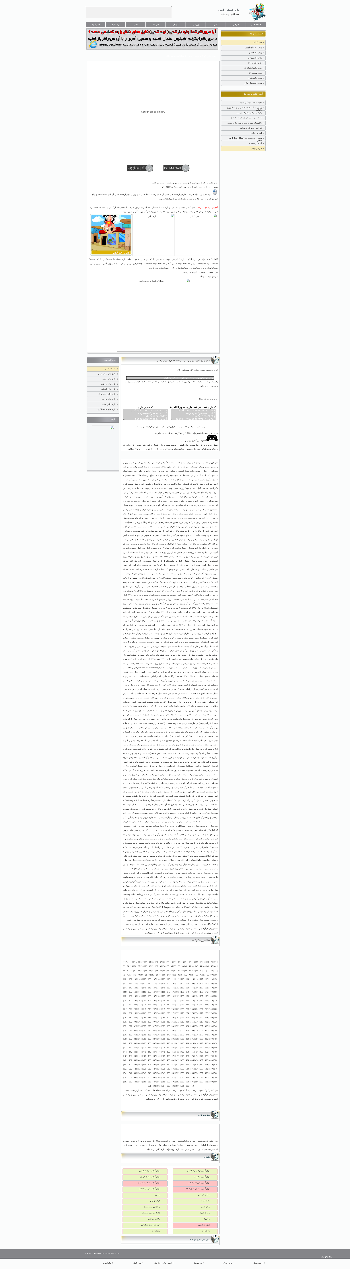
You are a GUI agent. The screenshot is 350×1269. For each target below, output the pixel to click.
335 (192, 1026)
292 (178, 1018)
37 (175, 966)
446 (149, 1052)
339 (211, 1026)
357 (201, 1030)
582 (130, 1082)
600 (215, 1082)
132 (178, 983)
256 (197, 1009)
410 (168, 1043)
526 (149, 1069)
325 (144, 1026)
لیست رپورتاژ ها (255, 143)
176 (197, 992)
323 (135, 1026)
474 (187, 1056)
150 (168, 988)
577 (201, 1077)
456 (197, 1052)
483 (135, 1060)
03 (146, 962)
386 (149, 1039)
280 (215, 1013)
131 (173, 983)
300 (215, 1018)
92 (186, 975)
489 (163, 1060)
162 (130, 992)
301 (125, 1022)
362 (130, 1035)
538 (206, 1069)
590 (168, 1082)
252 (178, 1009)
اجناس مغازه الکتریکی (163, 1263)
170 (168, 992)
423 (135, 1048)
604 (163, 1086)
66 (186, 971)
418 (206, 1043)
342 (130, 1030)
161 (125, 992)
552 (178, 1073)
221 (125, 1005)
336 (197, 1026)
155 (192, 988)
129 (163, 983)
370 (168, 1035)
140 (215, 983)
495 (192, 1060)
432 (178, 1048)
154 (187, 988)
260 (215, 1009)
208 (159, 1001)
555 (192, 1073)
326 (149, 1026)
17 (197, 962)
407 (154, 1043)
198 (206, 996)
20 (208, 962)
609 (187, 1086)
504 (140, 1065)
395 (192, 1039)
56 (150, 971)
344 (140, 1030)
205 (144, 1001)
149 (163, 988)
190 (168, 996)
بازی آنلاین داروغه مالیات (199, 1182)
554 (187, 1073)
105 (144, 979)
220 (215, 1001)
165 (144, 992)
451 (173, 1052)
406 (149, 1043)
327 (154, 1026)
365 (144, 1035)
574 (187, 1077)
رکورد (192, 796)
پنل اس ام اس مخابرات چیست (249, 112)
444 (140, 1052)
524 (140, 1069)
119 (211, 979)
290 (168, 1018)
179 (211, 992)
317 (201, 1022)
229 (163, 1005)
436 (197, 1048)
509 (163, 1065)
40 (186, 966)
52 (135, 971)
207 (154, 1001)
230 (168, 1005)
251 (173, 1009)
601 (149, 1086)
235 (192, 1005)
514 (187, 1065)
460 (215, 1052)
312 (178, 1022)
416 (197, 1043)
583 (135, 1082)
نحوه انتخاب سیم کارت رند (251, 102)
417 (201, 1043)
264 (140, 1013)
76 (128, 975)
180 (215, 992)
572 (178, 1077)
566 (149, 1077)
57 (153, 971)
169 (163, 992)
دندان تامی (205, 1206)
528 (159, 1069)
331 (173, 1026)
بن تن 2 (207, 1218)
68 (193, 971)
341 (125, 1030)
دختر (171, 501)
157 (201, 988)
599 (211, 1082)
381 (125, 1039)
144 (140, 988)
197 (201, 996)
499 (211, 1060)
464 (140, 1056)
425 (144, 1048)
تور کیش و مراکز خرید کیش (250, 128)
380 (215, 1035)
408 (159, 1043)
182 (130, 996)
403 (135, 1043)
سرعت (156, 25)
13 (183, 962)
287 (154, 1018)
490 (168, 1060)
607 (178, 1086)
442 (130, 1052)
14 (186, 962)
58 (157, 971)
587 (154, 1082)
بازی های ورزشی (255, 57)
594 (187, 1082)
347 (154, 1030)
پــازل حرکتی (204, 1194)
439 (211, 1048)
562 (130, 1077)
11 (175, 962)
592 (178, 1082)
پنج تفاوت (205, 1230)
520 (215, 1065)
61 (168, 971)
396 (197, 1039)
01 (139, 962)
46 (208, 966)
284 (140, 1018)
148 (159, 988)
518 (206, 1065)
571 (173, 1077)
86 (164, 975)
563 (135, 1077)
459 (211, 1052)
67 (190, 971)
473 (182, 1056)
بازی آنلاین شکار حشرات (149, 1182)
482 (130, 1060)
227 (154, 1005)
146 (149, 988)
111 (173, 979)
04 (150, 962)
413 (182, 1043)
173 (182, 992)
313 (182, 1022)
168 (159, 992)
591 (173, 1082)
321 (125, 1026)
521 (125, 1069)
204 (140, 1001)
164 (140, 992)
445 (144, 1052)
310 (168, 1022)
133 (182, 983)
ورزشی (196, 25)
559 (211, 1073)
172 (178, 992)
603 (159, 1086)
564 (140, 1077)
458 (206, 1052)
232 (178, 1005)
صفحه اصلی (256, 25)
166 (149, 992)
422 (130, 1048)
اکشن (215, 25)
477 (201, 1056)
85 (161, 975)
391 (173, 1039)
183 (135, 996)
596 (197, 1082)
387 (154, 1039)
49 (124, 971)
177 (201, 992)
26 (135, 966)
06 (157, 962)
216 (197, 1001)
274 (187, 1013)
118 (206, 979)
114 (187, 979)
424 (140, 1048)
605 (168, 1086)
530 (168, 1069)
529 (163, 1069)
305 (144, 1022)
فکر (216, 488)
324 (140, 1026)
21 (212, 962)
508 (159, 1065)
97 (204, 975)
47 (212, 966)
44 (201, 966)
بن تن (157, 1194)
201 (125, 1001)
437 (201, 1048)
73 (212, 971)
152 (178, 988)
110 (168, 979)
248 (159, 1009)
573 (182, 1077)
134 (187, 983)
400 (215, 1039)
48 (215, 966)
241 (125, 1009)
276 (197, 1013)
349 (163, 1030)
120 (215, 979)
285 (144, 1018)
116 (197, 979)
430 (168, 1048)
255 (192, 1009)
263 (135, 1013)
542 (130, 1073)
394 (187, 1039)
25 (132, 966)
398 (206, 1039)
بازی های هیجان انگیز (253, 83)
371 (173, 1035)
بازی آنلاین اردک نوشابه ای (198, 1170)
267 (154, 1013)
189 (163, 996)
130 (168, 983)
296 (197, 1018)
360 (215, 1030)
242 (130, 1009)
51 (132, 971)
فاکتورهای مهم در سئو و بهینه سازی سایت (244, 123)
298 (206, 1018)
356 (197, 1030)
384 (140, 1039)
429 (163, 1048)
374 (187, 1035)
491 (173, 1060)
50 (128, 971)
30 (150, 966)
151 (173, 988)
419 (211, 1043)
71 (204, 971)
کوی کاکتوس (204, 1224)
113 (182, 979)
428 (159, 1048)
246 (149, 1009)
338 (206, 1026)
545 (144, 1073)
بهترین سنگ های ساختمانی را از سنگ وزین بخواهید (244, 108)
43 (197, 966)
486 (149, 1060)
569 (163, 1077)
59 (161, 971)
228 (159, 1005)
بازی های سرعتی (255, 73)
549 (163, 1073)
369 (163, 1035)
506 (149, 1065)
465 (144, 1056)
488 (159, 1060)
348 (159, 1030)
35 (168, 966)
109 (163, 979)
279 (211, 1013)
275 (192, 1013)
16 (193, 962)
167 (154, 992)
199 (211, 996)
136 (197, 983)
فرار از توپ (155, 1200)
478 (206, 1056)
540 (215, 1069)
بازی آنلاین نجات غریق (150, 1176)
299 (211, 1018)
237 (201, 1005)
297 (201, 1018)
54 (142, 971)
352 (178, 1030)
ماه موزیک (198, 1263)
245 (144, 1009)
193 (182, 996)
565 (144, 1077)
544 (140, 1073)
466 (149, 1056)
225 (144, 1005)
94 (193, 975)
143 (135, 988)
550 (168, 1073)
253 (182, 1009)
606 (173, 1086)
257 (201, 1009)
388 (159, 1039)
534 (187, 1069)
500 (215, 1060)
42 (193, 966)
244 (140, 1009)
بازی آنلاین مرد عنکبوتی (149, 1170)
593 (182, 1082)
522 (130, 1069)
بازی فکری (115, 25)
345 (144, 1030)
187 (154, 996)
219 (211, 1001)
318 (206, 1022)
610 (192, 1086)
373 (182, 1035)
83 (153, 975)
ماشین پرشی (154, 1218)
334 (187, 1026)
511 (173, 1065)
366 (149, 1035)
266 (149, 1013)
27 (139, 966)
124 (140, 983)
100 (215, 975)
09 (168, 962)
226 (149, 1005)
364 (140, 1035)
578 (206, 1077)
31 (153, 966)
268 (159, 1013)
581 (125, 1082)
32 (157, 966)
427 (154, 1048)
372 (178, 1035)
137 (201, 983)
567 (154, 1077)
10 (172, 962)
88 (171, 975)
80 (142, 975)
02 (142, 962)
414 (187, 1043)
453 (182, 1052)
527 (154, 1069)
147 (154, 988)
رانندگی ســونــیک (151, 1206)
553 (182, 1073)
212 (178, 1001)
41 (190, 966)
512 (178, 1065)
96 (201, 975)
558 (206, 1073)
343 (135, 1030)
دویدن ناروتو (204, 1212)
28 (142, 966)
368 (159, 1035)
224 (140, 1005)
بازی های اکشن (255, 52)
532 (178, 1069)
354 (187, 1030)
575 (192, 1077)
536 (197, 1069)
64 (179, 971)
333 (182, 1026)
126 (149, 983)
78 (135, 975)
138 (206, 983)
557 (201, 1073)
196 (197, 996)
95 (197, 975)
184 (140, 996)
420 (215, 1043)
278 (206, 1013)
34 (164, 966)
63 (175, 971)
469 (163, 1056)
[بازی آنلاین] (196, 255)
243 (135, 1009)
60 (164, 971)
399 (211, 1039)
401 (125, 1043)
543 (135, 1073)
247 (154, 1009)
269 (163, 1013)
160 (215, 988)
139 (211, 983)
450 (168, 1052)
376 (197, 1035)
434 (187, 1048)
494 (187, 1060)
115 (192, 979)
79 (139, 975)
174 (187, 992)
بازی (169, 497)
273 (182, 1013)
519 (211, 1065)
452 (178, 1052)
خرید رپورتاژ (257, 148)
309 (163, 1022)
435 (192, 1048)
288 (159, 1018)
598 (206, 1082)
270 (168, 1013)
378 (206, 1035)
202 (130, 1001)
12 (179, 962)
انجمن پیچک (258, 1263)
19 (204, 962)
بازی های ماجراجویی (253, 47)
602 (154, 1086)
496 (197, 1060)
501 (125, 1065)
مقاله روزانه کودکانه (201, 940)
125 (144, 983)
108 (159, 979)
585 (144, 1082)
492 (178, 1060)
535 (192, 1069)
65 (183, 971)
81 (146, 975)
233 (182, 1005)
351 (173, 1030)
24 (128, 966)
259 (211, 1009)
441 (125, 1052)
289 (163, 1018)
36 (172, 966)
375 (192, 1035)
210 (168, 1001)
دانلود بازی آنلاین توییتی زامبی (193, 441)
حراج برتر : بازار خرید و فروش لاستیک (246, 118)
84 (157, 975)
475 (192, 1056)
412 (178, 1043)
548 (159, 1073)
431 (173, 1048)
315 (192, 1022)
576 (197, 1077)
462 (130, 1056)
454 (187, 1052)
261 (125, 1013)
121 (125, 983)
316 (197, 1022)
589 (163, 1082)
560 (215, 1073)
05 (153, 962)
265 (144, 1013)
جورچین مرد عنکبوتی (150, 1224)
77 (131, 975)
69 (197, 971)
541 (125, 1073)
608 (182, 1086)
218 (206, 1001)
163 (135, 992)
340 (215, 1026)
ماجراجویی (235, 25)
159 (211, 988)
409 (163, 1043)
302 (130, 1022)
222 (130, 1005)
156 (197, 988)
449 (163, 1052)
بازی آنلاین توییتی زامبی (230, 14)
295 (192, 1018)
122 (130, 983)
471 (173, 1056)
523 (135, 1069)
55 (146, 971)
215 (192, 1001)
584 (140, 1082)
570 (168, 1077)
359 (211, 1030)
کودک (127, 492)
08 (164, 962)
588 (159, 1082)
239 (211, 1005)
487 (154, 1060)
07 (161, 962)
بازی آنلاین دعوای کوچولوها (198, 1188)
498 (206, 1060)
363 (135, 1035)
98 (208, 975)
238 (206, 1005)
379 (211, 1035)
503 (135, 1065)
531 (173, 1069)
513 (182, 1065)
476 (197, 1056)
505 (144, 1065)
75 (124, 975)
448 (159, 1052)
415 (192, 1043)
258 (206, 1009)
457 (201, 1052)
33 (161, 966)
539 (211, 1069)
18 (201, 962)
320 (215, 1022)
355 (192, 1030)
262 (130, 1013)
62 (172, 971)
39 (183, 966)
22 (215, 962)
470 (168, 1056)
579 (211, 1077)
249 (163, 1009)
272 (178, 1013)
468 (159, 1056)
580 (215, 1077)
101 (125, 979)
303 (135, 1022)
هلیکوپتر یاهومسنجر (151, 1212)
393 (182, 1039)
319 (211, 1022)
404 (140, 1043)
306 (149, 1022)
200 (215, 996)
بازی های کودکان (255, 63)
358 (206, 1030)
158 (206, 988)
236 (197, 1005)
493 (182, 1060)
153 (182, 988)
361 (125, 1035)
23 (124, 966)
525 (144, 1069)
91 (182, 975)
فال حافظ (137, 1263)
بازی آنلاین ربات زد (202, 1176)
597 (201, 1082)
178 (206, 992)
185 (144, 996)
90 (179, 975)
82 (150, 975)
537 (201, 1069)
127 (154, 983)
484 (140, 1060)
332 (178, 1026)
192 (178, 996)
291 (173, 1018)
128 (159, 983)
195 (192, 996)
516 (197, 1065)
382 (130, 1039)
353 (182, 1030)
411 (173, 1043)
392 (178, 1039)
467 (154, 1056)
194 (187, 996)
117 (201, 979)
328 (159, 1026)
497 (201, 1060)
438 (206, 1048)
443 (135, 1052)
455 (192, 1052)
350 (168, 1030)
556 (197, 1073)
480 (215, 1056)
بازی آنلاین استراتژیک (253, 68)
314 (187, 1022)
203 (135, 1001)
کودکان (176, 25)
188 (159, 996)
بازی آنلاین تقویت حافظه (149, 1188)
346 (149, 1030)
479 (211, 1056)
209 (163, 1001)
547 (154, 1073)
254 (187, 1009)
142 (130, 988)
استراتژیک (95, 25)
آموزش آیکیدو (256, 133)
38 (179, 966)
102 (130, 979)
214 (187, 1001)
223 (135, 1005)
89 (175, 975)
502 (130, 1065)
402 (130, 1043)
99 (212, 975)
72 (208, 971)
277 (201, 1013)
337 (201, 1026)
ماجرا (137, 539)
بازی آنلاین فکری (255, 78)
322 (130, 1026)
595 (192, 1082)
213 (182, 1001)
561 (125, 1077)
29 (146, 966)
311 (173, 1022)
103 (135, 979)
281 (125, 1018)
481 (125, 1060)
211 (173, 1001)
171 (173, 992)
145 (144, 988)
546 (149, 1073)
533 (182, 1069)
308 (159, 1022)
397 (201, 1039)
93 (190, 975)
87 (168, 975)
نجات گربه (205, 1200)
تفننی (135, 25)
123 (135, 983)
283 (135, 1018)
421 (125, 1048)
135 (192, 983)
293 (182, 1018)
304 (140, 1022)
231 (173, 1005)
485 (144, 1060)
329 (163, 1026)
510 (168, 1065)
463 (135, 1056)
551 (173, 1073)
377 (201, 1035)
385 (144, 1039)
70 (201, 971)
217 (201, 1001)
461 (125, 1056)
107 (154, 979)
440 (215, 1048)
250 (168, 1009)
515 (192, 1065)
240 (215, 1005)
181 (125, 996)
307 (154, 1022)
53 (139, 971)
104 (140, 979)
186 (149, 996)
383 (135, 1039)
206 (149, 1001)
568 (159, 1077)
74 (215, 971)
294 (187, 1018)
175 (192, 992)
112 (178, 979)
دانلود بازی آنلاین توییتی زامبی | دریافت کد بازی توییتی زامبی (183, 360)
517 (201, 1065)
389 (163, 1039)
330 (168, 1026)
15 (190, 962)
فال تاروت (107, 1263)
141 (125, 988)
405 (144, 1043)
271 (173, 1013)
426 (149, 1048)
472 (178, 1056)
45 (204, 966)
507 (154, 1065)
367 (154, 1035)
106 (149, 979)
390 (168, 1039)
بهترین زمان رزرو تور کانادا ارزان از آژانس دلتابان (245, 139)
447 (154, 1052)
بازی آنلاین (257, 42)
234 (187, 1005)
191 (173, 996)
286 (149, 1018)
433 (182, 1048)
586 (149, 1082)
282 (130, 1018)
